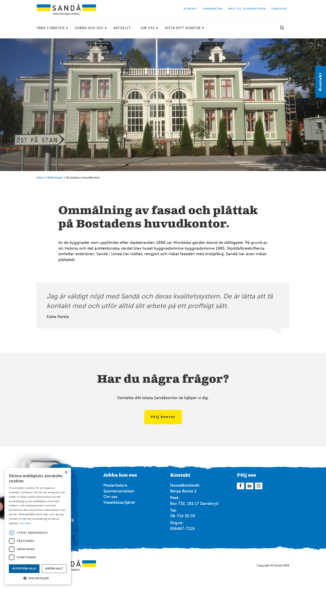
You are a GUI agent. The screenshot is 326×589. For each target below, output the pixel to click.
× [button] (66, 472)
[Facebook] (240, 486)
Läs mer (25, 523)
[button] (38, 578)
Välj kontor (163, 417)
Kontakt (320, 82)
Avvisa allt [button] (54, 568)
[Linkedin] (249, 486)
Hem (40, 177)
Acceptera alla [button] (24, 568)
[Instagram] (258, 486)
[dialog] (37, 526)
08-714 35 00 (182, 515)
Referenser (55, 177)
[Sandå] (66, 9)
